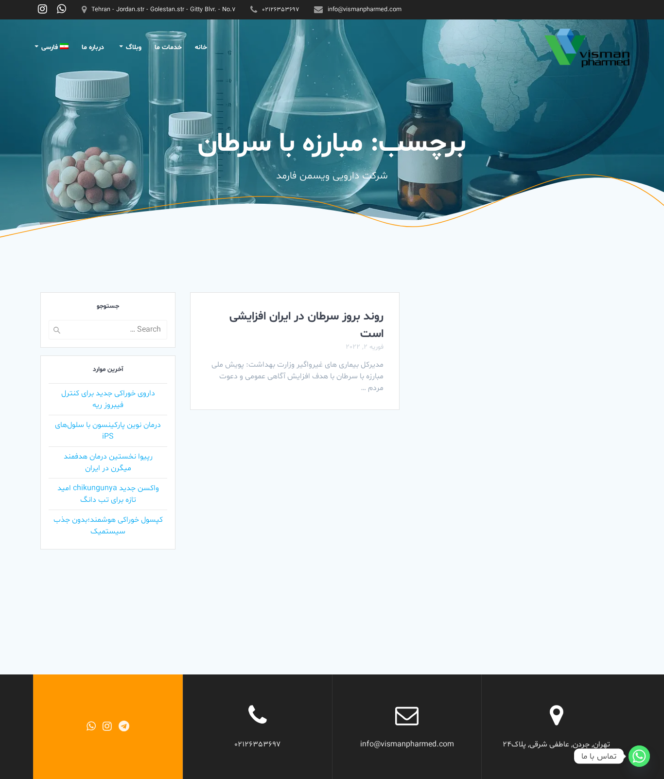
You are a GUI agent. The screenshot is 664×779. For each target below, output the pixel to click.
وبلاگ (133, 47)
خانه (201, 47)
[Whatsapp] (639, 756)
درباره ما (93, 47)
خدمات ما (168, 47)
